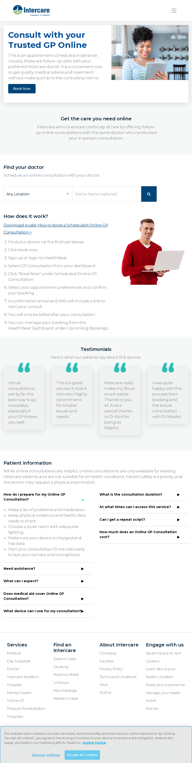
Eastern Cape (65, 659)
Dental (13, 669)
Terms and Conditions (118, 677)
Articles (152, 708)
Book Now (21, 89)
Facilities (107, 661)
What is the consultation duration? (131, 494)
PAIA (104, 685)
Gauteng (60, 666)
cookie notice (94, 742)
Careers (152, 661)
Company (108, 653)
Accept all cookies (82, 755)
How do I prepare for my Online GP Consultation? (34, 496)
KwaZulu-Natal (66, 674)
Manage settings (46, 755)
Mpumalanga (65, 690)
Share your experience (165, 685)
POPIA (105, 693)
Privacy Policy (111, 669)
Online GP (15, 700)
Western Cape (65, 698)
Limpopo (61, 682)
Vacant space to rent (163, 653)
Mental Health (19, 693)
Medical (14, 653)
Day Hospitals (18, 661)
